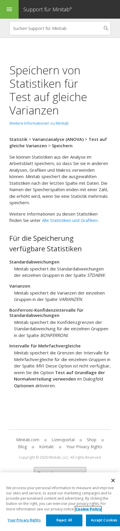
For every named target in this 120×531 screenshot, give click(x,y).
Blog (22, 446)
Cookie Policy (88, 509)
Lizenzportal (63, 439)
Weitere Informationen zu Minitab (39, 123)
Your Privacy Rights (24, 520)
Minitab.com (27, 439)
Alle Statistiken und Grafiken (70, 220)
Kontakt (46, 446)
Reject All (64, 520)
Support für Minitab (47, 9)
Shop (91, 439)
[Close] (113, 480)
